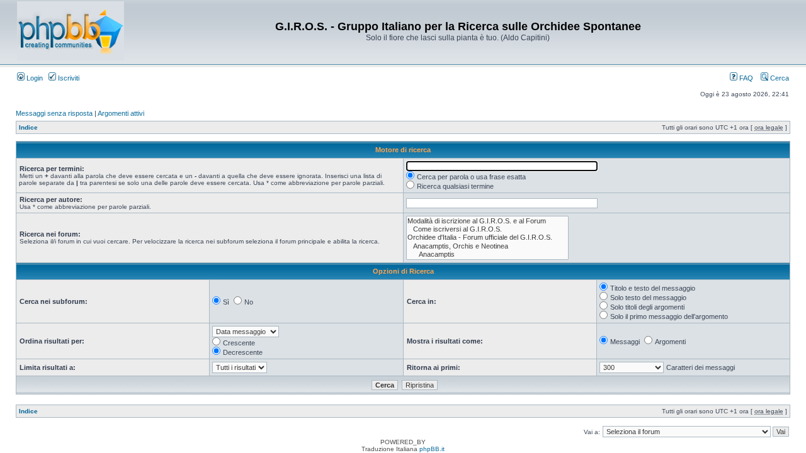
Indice (28, 127)
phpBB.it (432, 448)
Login (34, 78)
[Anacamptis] (487, 254)
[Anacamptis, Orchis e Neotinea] (487, 246)
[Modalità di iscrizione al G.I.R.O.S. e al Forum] (487, 221)
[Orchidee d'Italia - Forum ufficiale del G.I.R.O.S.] (487, 237)
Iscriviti (67, 78)
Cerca (778, 78)
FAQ (745, 78)
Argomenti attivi (121, 113)
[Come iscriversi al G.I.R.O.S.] (487, 229)
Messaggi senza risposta (54, 113)
